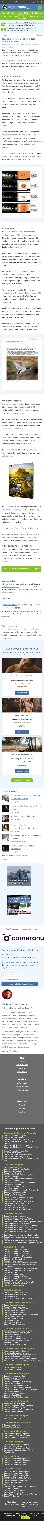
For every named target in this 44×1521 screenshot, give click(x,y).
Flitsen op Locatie (22, 715)
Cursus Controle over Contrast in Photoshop (20, 1263)
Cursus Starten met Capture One (16, 1473)
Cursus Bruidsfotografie (12, 1418)
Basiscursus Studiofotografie (14, 1408)
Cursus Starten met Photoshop (15, 1249)
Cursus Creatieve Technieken (15, 1305)
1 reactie (10, 47)
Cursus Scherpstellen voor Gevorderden (19, 1141)
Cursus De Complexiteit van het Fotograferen (21, 1314)
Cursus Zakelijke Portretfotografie (16, 1393)
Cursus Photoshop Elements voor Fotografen (21, 1268)
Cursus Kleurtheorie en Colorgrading (17, 1255)
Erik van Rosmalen (29, 44)
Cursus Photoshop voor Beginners (17, 1251)
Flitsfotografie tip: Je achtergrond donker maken (26, 807)
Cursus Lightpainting (11, 1320)
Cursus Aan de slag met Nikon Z (16, 1207)
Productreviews (9, 1484)
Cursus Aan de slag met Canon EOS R (18, 1201)
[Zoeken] (40, 8)
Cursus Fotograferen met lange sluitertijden (20, 1355)
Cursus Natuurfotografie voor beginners (18, 1331)
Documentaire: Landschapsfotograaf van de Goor (22, 1360)
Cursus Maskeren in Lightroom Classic (18, 1220)
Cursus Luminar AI (11, 1296)
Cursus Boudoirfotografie (13, 1380)
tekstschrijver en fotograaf (10, 587)
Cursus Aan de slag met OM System (17, 1209)
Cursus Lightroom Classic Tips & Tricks (18, 1227)
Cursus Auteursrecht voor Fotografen (17, 1479)
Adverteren (22, 1112)
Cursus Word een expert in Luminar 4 (18, 1298)
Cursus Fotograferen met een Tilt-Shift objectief (21, 1190)
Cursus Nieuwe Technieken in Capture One (20, 1486)
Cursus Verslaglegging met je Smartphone (20, 1182)
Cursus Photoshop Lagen (13, 1261)
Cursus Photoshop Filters (13, 1274)
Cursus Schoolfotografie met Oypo (16, 1437)
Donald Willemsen (10, 605)
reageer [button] (17, 608)
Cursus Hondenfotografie (13, 1369)
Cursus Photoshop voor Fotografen (17, 1253)
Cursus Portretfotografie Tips (14, 1376)
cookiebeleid (35, 1515)
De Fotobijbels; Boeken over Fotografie (21, 28)
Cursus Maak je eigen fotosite (15, 1492)
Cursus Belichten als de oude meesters (18, 1409)
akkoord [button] (25, 1518)
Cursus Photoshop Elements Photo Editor (19, 1282)
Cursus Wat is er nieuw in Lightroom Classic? (21, 1241)
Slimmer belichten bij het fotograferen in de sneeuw (26, 836)
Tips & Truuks (22, 1072)
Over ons (22, 1101)
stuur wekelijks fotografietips (21, 984)
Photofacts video (22, 1065)
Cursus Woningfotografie (13, 1427)
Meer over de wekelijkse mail (11, 962)
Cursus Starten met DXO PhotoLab (17, 1462)
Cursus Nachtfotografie (12, 1188)
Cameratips (8, 1143)
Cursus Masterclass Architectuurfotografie (19, 1179)
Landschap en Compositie (22, 754)
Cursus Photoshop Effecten (14, 1286)
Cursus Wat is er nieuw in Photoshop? (18, 1284)
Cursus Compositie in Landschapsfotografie (20, 1359)
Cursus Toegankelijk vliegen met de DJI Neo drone (23, 1494)
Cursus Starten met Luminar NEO (16, 1292)
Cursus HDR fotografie (12, 1184)
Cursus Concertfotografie (13, 1167)
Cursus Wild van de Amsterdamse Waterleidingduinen (16, 1341)
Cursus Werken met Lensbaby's (16, 1313)
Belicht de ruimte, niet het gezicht (23, 816)
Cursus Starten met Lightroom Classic (18, 1218)
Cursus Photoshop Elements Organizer (18, 1270)
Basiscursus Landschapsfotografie (17, 1353)
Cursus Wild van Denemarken (15, 1344)
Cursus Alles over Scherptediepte (16, 1137)
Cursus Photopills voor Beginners (16, 1459)
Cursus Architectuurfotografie (14, 1171)
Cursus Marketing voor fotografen (16, 1434)
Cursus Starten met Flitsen (14, 1378)
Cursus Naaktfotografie (12, 1391)
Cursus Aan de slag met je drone (16, 1477)
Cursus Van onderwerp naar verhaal (17, 1309)
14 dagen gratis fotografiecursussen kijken (21, 569)
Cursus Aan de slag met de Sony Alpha (18, 1198)
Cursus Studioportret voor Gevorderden (18, 1406)
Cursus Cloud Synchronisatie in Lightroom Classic (23, 1243)
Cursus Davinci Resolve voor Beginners (19, 1448)
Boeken (40, 35)
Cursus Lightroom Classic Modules (17, 1224)
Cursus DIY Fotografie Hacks (15, 1205)
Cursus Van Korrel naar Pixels (15, 1194)
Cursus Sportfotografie (12, 1177)
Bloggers (22, 1108)
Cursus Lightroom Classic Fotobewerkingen (20, 1229)
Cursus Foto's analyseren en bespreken (19, 1175)
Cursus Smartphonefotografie (15, 1192)
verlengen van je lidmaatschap (26, 540)
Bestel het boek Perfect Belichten (15, 528)
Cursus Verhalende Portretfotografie (17, 1387)
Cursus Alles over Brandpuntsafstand (18, 1155)
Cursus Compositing (11, 1272)
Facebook (8, 965)
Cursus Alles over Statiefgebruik (16, 1157)
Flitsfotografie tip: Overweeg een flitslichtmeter (23, 847)
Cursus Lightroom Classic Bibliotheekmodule (21, 1235)
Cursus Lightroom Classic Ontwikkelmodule (20, 1225)
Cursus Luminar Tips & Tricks (15, 1294)
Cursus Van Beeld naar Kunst (15, 1307)
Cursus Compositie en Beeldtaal (16, 1151)
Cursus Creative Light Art (13, 1322)
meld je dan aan (24, 635)
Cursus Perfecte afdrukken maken (16, 1475)
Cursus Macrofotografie (12, 1337)
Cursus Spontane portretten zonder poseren (20, 1389)
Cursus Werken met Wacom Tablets (17, 1471)
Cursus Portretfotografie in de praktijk (18, 1382)
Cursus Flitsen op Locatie (13, 1384)
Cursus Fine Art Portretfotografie (16, 1397)
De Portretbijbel (22, 1083)
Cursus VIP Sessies (11, 1496)
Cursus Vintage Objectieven (14, 1324)
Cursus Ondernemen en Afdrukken (17, 1436)
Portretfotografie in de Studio (22, 676)
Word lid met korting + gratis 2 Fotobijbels (18, 13)
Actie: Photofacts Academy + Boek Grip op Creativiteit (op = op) (25, 797)
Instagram (10, 592)
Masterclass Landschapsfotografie (16, 1351)
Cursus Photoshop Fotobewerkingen (17, 1278)
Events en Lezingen (11, 1488)
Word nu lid (25, 15)
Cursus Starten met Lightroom (15, 1216)
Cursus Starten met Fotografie (15, 1136)
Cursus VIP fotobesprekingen (15, 1464)
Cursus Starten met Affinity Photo (16, 1481)
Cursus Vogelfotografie (12, 1367)
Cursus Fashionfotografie (13, 1411)
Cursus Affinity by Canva (13, 1483)
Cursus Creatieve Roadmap (14, 1311)
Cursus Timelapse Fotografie (14, 1196)
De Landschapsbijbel (22, 1086)
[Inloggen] (41, 2)
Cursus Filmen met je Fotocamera (16, 1444)
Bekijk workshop (22, 692)
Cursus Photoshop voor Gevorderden (18, 1257)
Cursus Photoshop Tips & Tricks (16, 1276)
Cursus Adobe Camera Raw (14, 1259)
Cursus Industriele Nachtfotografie (16, 1203)
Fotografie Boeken (36, 2)
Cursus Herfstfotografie (12, 1335)
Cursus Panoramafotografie (14, 1186)
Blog (22, 1057)
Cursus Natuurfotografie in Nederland (18, 1338)
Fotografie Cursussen (8, 2)
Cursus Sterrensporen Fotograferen (17, 1357)
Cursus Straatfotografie (12, 1173)
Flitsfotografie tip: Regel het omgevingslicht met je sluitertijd (22, 826)
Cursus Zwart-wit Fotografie (14, 1316)
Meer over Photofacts (10, 1051)
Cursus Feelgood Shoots (13, 1395)
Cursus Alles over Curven (13, 1280)
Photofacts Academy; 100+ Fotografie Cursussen (25, 23)
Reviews (22, 1061)
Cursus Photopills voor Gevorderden (17, 1461)
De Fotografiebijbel (21, 1090)
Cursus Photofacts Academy (14, 1490)
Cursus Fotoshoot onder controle (16, 1385)
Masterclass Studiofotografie (14, 1404)
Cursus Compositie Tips (13, 1200)
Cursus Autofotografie (12, 1425)
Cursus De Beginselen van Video (16, 1446)
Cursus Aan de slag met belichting (16, 1139)
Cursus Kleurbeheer (11, 1181)
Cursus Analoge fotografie (13, 1318)
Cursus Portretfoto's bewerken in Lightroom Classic (23, 1222)
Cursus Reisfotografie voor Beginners (18, 1169)
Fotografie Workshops (22, 2)
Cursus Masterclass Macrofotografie (17, 1333)
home (5, 35)
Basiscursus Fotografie (12, 1153)
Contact (22, 1105)
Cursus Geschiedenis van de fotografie (18, 1145)
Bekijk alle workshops (22, 780)
